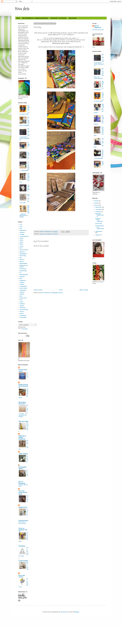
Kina (21, 278)
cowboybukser (24, 236)
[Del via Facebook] (67, 232)
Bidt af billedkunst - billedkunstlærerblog (35, 18)
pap (21, 296)
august (98, 235)
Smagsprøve (27, 512)
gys (21, 257)
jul (20, 272)
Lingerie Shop (27, 498)
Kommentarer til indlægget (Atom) (52, 292)
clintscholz (63, 612)
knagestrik (23, 280)
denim (21, 242)
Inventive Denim (23, 520)
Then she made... (23, 421)
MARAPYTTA (23, 507)
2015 (96, 203)
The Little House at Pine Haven (23, 492)
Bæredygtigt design (22, 467)
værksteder (54, 234)
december (99, 207)
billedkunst (23, 230)
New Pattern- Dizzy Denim (22, 522)
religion (22, 305)
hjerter (22, 261)
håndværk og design (24, 266)
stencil (22, 311)
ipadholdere (23, 270)
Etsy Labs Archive (22, 576)
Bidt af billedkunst (97, 26)
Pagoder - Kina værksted (99, 220)
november (99, 209)
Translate (25, 329)
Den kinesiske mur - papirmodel (99, 227)
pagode (22, 294)
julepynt (22, 276)
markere (22, 282)
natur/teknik (23, 288)
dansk (21, 240)
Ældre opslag (83, 290)
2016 (96, 200)
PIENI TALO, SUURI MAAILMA (22, 437)
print (21, 299)
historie (22, 259)
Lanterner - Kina (28, 155)
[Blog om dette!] (64, 232)
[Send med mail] (62, 232)
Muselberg (22, 546)
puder (21, 301)
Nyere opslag (38, 290)
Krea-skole (22, 8)
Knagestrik (28, 145)
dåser (21, 244)
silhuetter (22, 307)
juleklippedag (24, 274)
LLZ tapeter (27, 472)
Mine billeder (73, 18)
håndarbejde (23, 263)
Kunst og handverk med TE (23, 529)
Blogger (76, 612)
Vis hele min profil (98, 29)
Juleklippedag (28, 187)
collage (22, 234)
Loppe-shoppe (23, 560)
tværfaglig (48, 234)
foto (21, 248)
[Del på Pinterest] (69, 232)
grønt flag (23, 255)
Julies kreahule (23, 453)
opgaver (22, 292)
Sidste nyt (27, 375)
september (99, 231)
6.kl (21, 228)
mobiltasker (23, 286)
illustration (23, 268)
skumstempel (24, 309)
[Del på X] (65, 232)
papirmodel (23, 298)
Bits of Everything (22, 482)
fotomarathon (24, 249)
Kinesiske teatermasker (99, 215)
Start (18, 18)
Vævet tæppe (27, 459)
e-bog (21, 246)
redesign (22, 303)
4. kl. (21, 224)
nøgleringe (23, 290)
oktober (98, 211)
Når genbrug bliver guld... (22, 402)
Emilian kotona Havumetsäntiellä (23, 386)
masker (22, 284)
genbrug (42, 234)
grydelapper (23, 253)
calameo (22, 232)
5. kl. (21, 226)
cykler (21, 238)
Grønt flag (98, 223)
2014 (96, 205)
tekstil (21, 313)
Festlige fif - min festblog (58, 18)
